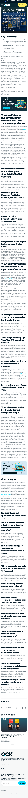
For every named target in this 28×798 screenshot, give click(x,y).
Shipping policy (19, 793)
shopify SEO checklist (21, 373)
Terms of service (14, 796)
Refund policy (11, 793)
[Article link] (14, 730)
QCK (5, 790)
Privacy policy (4, 793)
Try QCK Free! (22, 4)
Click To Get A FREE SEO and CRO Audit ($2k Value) (15, 1)
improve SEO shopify (14, 232)
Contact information (5, 796)
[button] (2, 4)
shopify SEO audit (8, 278)
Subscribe (22, 783)
